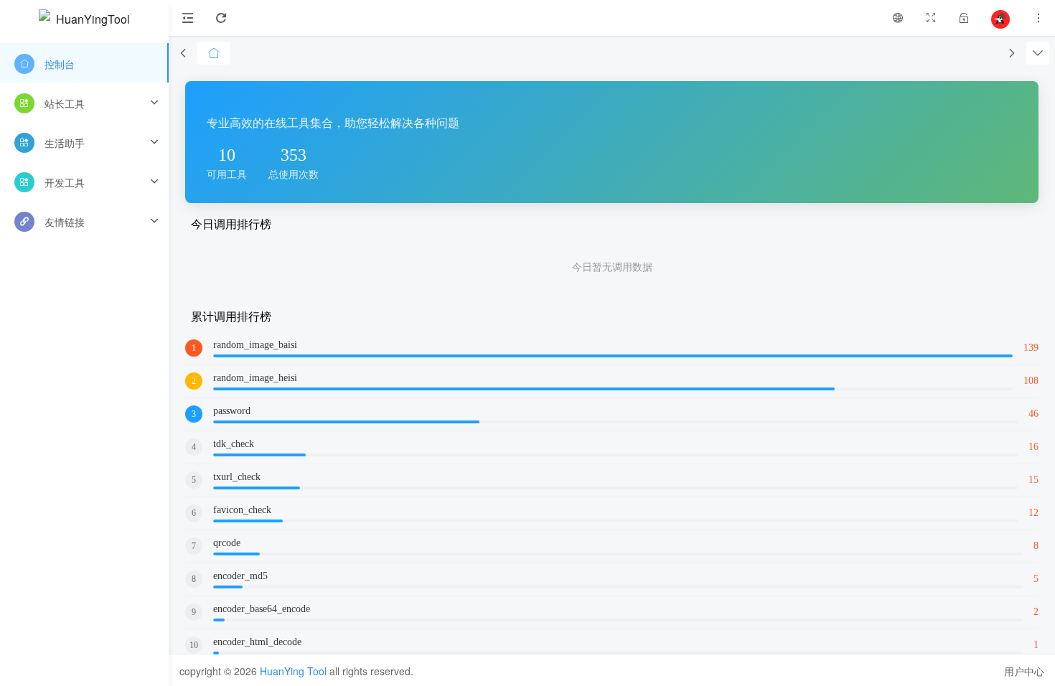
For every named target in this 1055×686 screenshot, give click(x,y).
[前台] (897, 18)
